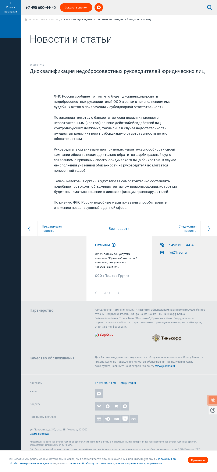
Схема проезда (39, 433)
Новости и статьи (43, 19)
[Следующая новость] (209, 228)
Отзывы (103, 245)
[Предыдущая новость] (29, 228)
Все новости (119, 228)
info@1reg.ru (128, 382)
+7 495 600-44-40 (40, 7)
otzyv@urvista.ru (165, 365)
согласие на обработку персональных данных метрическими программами (113, 463)
